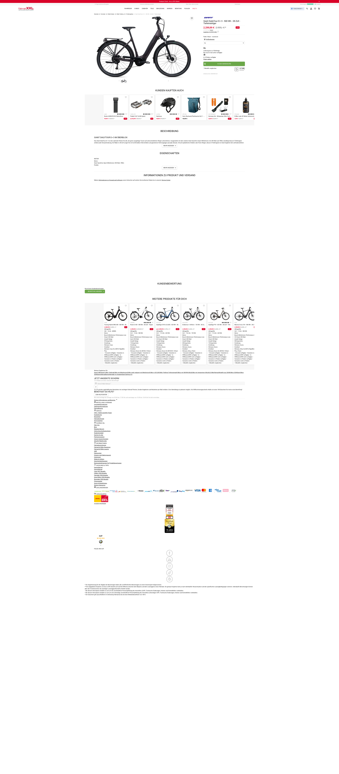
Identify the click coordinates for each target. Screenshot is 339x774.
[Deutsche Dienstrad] (122, 492)
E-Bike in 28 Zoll (154, 372)
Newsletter (97, 417)
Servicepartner (98, 421)
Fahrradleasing (98, 408)
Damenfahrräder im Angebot (113, 374)
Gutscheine (237, 4)
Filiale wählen (207, 59)
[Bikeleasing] (106, 492)
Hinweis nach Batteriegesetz (102, 455)
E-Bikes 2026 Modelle (100, 473)
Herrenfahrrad (98, 469)
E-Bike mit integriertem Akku (199, 372)
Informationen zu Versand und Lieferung (110, 180)
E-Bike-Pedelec (111, 14)
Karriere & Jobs (98, 435)
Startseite (96, 14)
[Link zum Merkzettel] (315, 8)
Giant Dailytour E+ (127, 374)
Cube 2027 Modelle (100, 471)
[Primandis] (149, 492)
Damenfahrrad (101, 374)
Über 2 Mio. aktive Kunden (192, 4)
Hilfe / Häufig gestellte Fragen (103, 413)
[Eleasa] (140, 492)
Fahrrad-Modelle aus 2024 (221, 372)
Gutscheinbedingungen (100, 461)
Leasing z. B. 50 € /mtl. (210, 32)
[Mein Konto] (311, 8)
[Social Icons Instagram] (169, 566)
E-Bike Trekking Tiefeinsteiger (168, 372)
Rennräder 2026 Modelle (101, 479)
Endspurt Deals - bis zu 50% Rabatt (169, 1)
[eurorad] (174, 492)
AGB (95, 451)
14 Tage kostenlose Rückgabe (102, 4)
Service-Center (166, 180)
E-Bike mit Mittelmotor (120, 372)
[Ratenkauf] (218, 492)
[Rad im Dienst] (156, 492)
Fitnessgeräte (98, 481)
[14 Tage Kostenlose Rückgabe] (240, 69)
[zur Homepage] (26, 8)
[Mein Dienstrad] (131, 492)
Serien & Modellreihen (100, 483)
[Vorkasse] (234, 492)
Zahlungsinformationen (101, 406)
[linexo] (168, 492)
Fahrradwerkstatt (99, 419)
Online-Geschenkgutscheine (102, 431)
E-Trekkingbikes (129, 14)
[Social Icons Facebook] (169, 553)
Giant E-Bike (97, 372)
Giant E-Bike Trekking (107, 372)
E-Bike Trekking (120, 14)
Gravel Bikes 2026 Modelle (102, 477)
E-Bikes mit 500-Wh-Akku (184, 372)
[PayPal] (181, 492)
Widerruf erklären (99, 459)
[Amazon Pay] (189, 492)
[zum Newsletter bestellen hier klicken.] (96, 387)
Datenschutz (97, 453)
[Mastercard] (204, 492)
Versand (211, 30)
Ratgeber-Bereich (99, 429)
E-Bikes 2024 (233, 372)
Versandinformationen (100, 404)
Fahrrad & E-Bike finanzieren (102, 447)
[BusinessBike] (114, 492)
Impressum (97, 457)
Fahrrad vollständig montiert (147, 4)
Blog (95, 427)
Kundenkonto (98, 415)
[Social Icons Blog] (169, 579)
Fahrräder (103, 14)
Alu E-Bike (211, 372)
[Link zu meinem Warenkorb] (319, 9)
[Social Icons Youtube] (169, 559)
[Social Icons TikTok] (169, 572)
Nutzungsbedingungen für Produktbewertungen (107, 463)
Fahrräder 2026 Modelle (101, 475)
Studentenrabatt (98, 433)
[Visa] (197, 492)
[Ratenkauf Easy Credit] (226, 492)
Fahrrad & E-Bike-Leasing (101, 449)
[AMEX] (210, 492)
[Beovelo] (162, 492)
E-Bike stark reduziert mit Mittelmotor (138, 372)
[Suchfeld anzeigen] (307, 8)
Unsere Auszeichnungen (101, 439)
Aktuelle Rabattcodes (100, 441)
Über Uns (96, 425)
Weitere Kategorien (99, 485)
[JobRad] (98, 492)
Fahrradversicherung (100, 445)
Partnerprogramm (99, 437)
